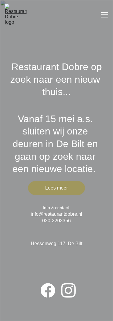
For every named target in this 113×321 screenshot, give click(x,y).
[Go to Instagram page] (68, 290)
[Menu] (104, 14)
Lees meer (56, 187)
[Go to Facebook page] (51, 290)
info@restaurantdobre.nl (56, 214)
